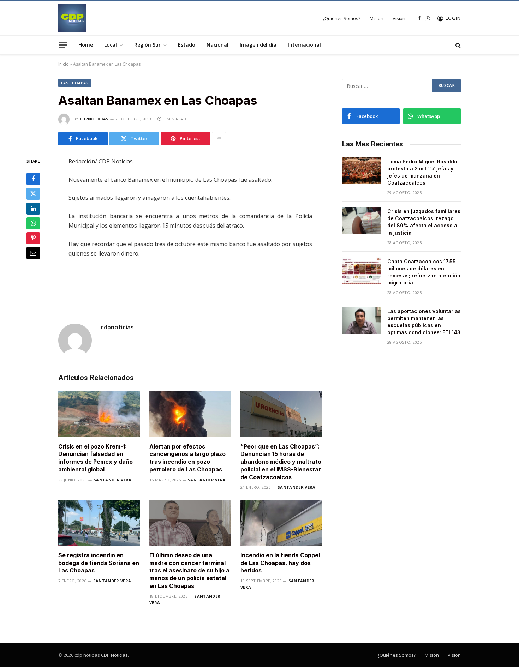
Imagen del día (258, 44)
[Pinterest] (33, 238)
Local (110, 44)
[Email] (33, 253)
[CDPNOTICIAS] (72, 18)
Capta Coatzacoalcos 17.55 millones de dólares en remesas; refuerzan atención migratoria (423, 272)
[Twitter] (33, 194)
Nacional (217, 44)
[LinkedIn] (33, 209)
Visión (399, 18)
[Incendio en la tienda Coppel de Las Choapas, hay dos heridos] (281, 523)
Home (85, 44)
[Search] (457, 45)
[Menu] (63, 45)
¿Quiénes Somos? (341, 18)
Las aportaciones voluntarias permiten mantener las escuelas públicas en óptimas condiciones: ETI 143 (424, 321)
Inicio (63, 64)
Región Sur (147, 44)
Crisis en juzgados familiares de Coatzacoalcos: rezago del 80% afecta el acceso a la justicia (423, 221)
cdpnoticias (94, 118)
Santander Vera (113, 479)
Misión (376, 18)
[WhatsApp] (33, 223)
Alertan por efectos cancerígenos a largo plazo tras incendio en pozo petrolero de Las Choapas (187, 458)
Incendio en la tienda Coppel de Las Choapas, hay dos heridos (280, 563)
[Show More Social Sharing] (219, 138)
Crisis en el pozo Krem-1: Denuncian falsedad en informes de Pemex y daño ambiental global (95, 458)
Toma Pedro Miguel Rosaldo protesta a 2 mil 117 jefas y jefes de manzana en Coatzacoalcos (422, 172)
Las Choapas (74, 82)
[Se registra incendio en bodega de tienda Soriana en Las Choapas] (99, 523)
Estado (186, 44)
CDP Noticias (114, 655)
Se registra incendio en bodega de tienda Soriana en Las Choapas (98, 563)
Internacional (304, 44)
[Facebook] (33, 179)
